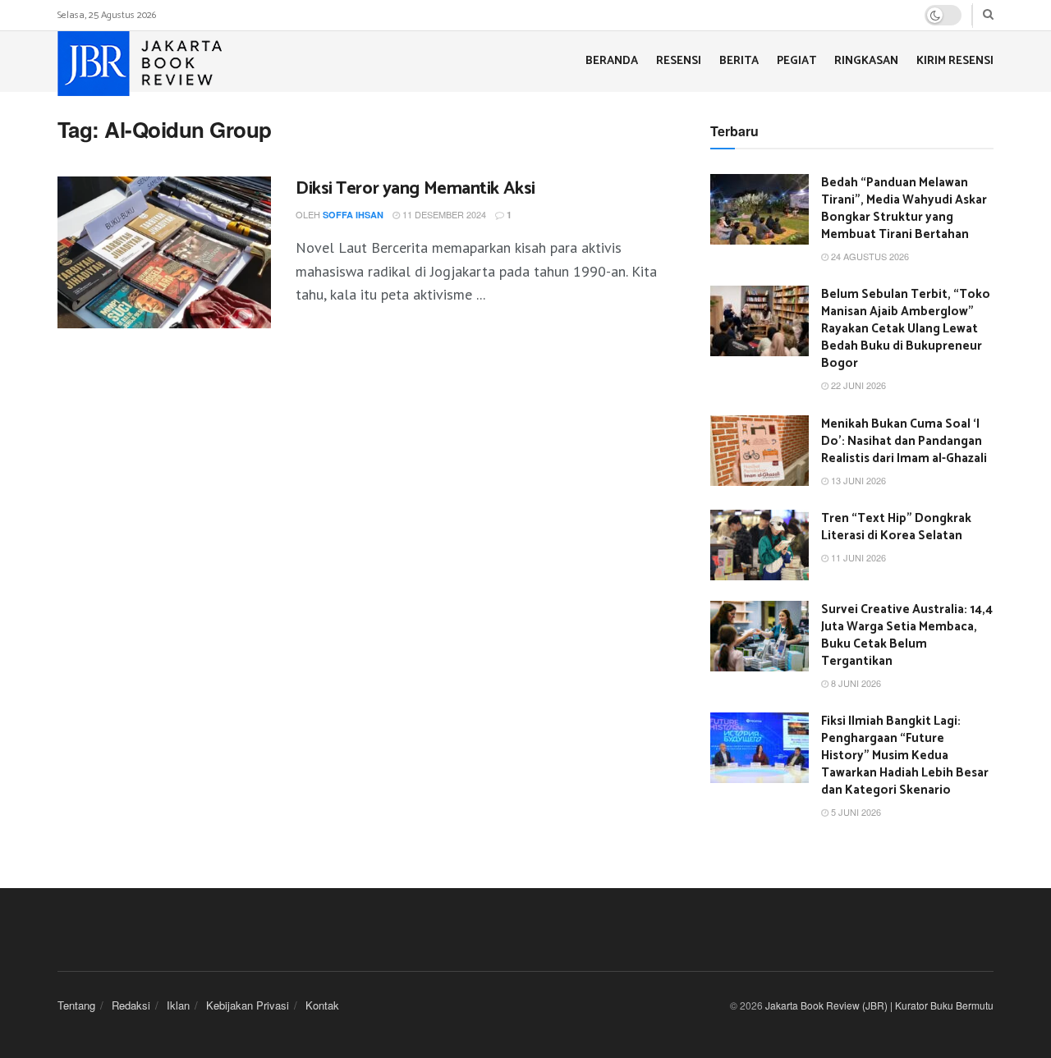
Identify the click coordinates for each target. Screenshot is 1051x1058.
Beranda (611, 61)
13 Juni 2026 (857, 480)
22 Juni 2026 (857, 385)
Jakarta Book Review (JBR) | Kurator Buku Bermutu (879, 1005)
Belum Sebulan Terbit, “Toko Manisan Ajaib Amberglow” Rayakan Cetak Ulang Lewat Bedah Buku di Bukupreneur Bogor (905, 328)
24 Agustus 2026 (868, 256)
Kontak (322, 1005)
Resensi (678, 61)
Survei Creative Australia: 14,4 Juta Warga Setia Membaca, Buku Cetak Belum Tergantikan (907, 635)
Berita (739, 61)
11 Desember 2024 (443, 214)
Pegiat (796, 61)
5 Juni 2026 (854, 811)
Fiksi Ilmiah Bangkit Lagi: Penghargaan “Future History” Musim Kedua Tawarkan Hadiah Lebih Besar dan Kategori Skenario (905, 755)
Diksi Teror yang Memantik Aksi (415, 189)
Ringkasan (866, 61)
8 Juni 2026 (854, 682)
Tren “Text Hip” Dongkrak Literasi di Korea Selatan (896, 527)
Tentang (76, 1005)
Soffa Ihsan (353, 214)
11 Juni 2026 (857, 557)
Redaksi (131, 1005)
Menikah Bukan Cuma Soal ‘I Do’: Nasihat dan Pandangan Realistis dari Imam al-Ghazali (904, 441)
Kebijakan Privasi (247, 1005)
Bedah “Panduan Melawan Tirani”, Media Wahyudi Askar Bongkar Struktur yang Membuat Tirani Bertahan (904, 208)
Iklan (178, 1005)
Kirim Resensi (955, 61)
